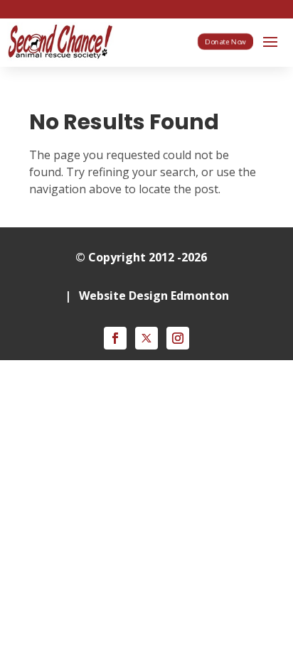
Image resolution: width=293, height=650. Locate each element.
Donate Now (225, 41)
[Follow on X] (146, 338)
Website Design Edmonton (154, 295)
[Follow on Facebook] (115, 338)
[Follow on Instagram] (178, 338)
